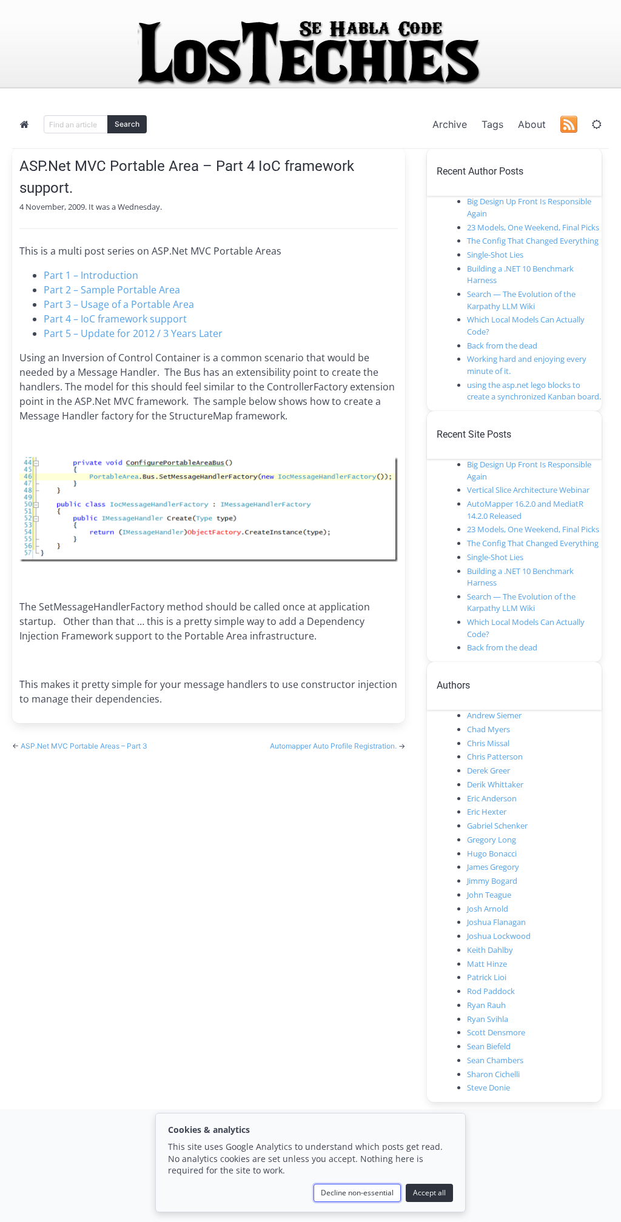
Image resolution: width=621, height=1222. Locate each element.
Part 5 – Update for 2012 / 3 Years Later (133, 333)
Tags (492, 124)
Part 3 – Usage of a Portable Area (119, 304)
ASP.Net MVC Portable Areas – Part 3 (84, 745)
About (532, 124)
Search (127, 124)
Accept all (429, 1192)
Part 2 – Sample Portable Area (112, 289)
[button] (597, 124)
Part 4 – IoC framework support (115, 319)
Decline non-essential (357, 1192)
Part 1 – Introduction (91, 275)
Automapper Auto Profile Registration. (334, 745)
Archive (449, 124)
